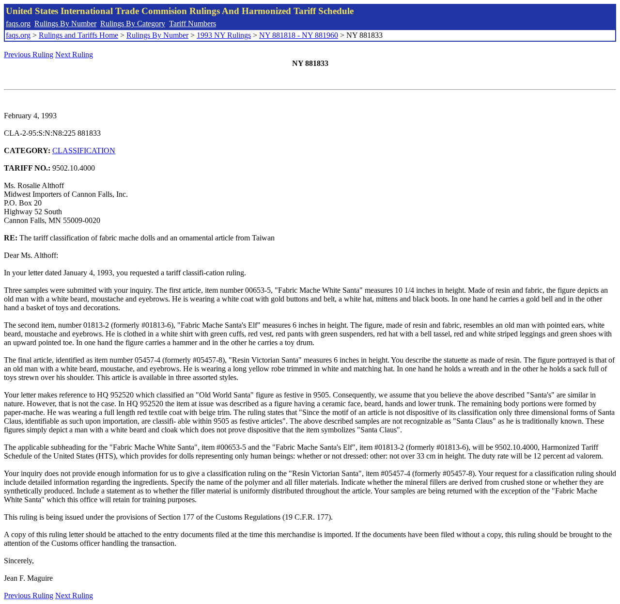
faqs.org (18, 23)
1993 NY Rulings (224, 35)
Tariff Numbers (192, 23)
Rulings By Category (132, 23)
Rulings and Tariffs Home (78, 35)
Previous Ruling (28, 54)
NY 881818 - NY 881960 (298, 35)
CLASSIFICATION (83, 150)
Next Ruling (74, 54)
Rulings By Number (65, 23)
